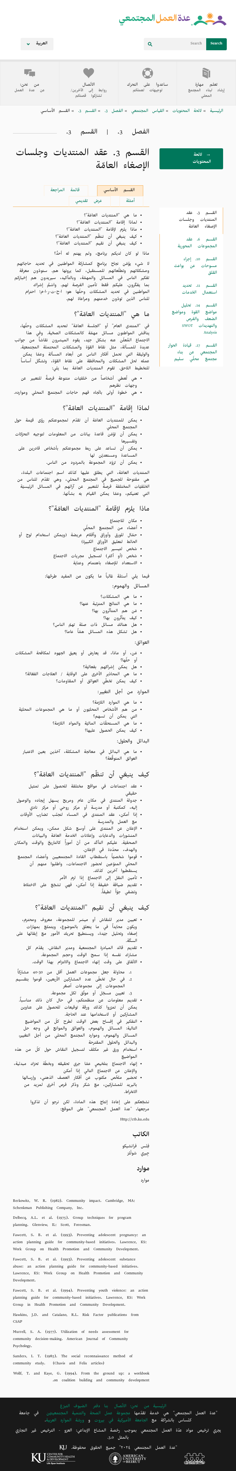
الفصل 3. (111, 111)
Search (216, 44)
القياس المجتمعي (145, 111)
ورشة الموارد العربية (65, 1421)
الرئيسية (214, 111)
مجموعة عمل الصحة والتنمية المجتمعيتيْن (88, 1414)
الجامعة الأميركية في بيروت (121, 1421)
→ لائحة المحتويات (202, 159)
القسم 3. (85, 111)
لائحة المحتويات (185, 111)
